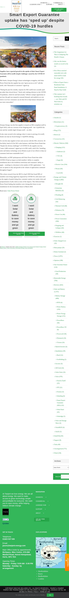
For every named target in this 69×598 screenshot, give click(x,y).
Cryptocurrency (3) (61, 126)
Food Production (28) (61, 272)
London (41, 579)
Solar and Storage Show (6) (61, 422)
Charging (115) (60, 147)
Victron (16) (60, 342)
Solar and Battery (29, 248)
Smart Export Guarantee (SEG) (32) (61, 402)
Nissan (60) (59, 168)
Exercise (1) (58, 236)
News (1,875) (58, 256)
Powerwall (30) (61, 334)
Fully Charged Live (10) (60, 242)
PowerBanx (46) (60, 321)
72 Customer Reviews (16, 10)
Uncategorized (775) (60, 449)
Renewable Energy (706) (60, 279)
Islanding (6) (61, 396)
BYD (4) (59, 302)
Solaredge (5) (61, 416)
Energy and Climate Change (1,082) (60, 178)
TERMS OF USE (45, 591)
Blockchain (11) (59, 122)
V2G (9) (59, 156)
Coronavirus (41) (59, 139)
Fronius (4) (60, 392)
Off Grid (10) (60, 368)
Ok (50, 595)
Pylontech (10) (61, 338)
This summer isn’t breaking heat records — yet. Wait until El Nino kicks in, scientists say (60, 99)
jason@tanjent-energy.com (14, 546)
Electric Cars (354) (61, 164)
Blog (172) (57, 130)
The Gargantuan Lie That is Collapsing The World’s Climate (61, 54)
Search (58, 476)
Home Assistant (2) (60, 252)
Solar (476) (59, 376)
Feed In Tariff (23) (61, 382)
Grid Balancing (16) (60, 200)
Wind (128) (57, 453)
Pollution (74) (60, 210)
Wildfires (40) (60, 232)
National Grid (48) (61, 206)
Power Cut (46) (60, 214)
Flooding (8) (59, 195)
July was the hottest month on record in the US (61, 63)
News (5, 248)
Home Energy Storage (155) (61, 315)
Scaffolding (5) (61, 359)
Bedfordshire (43, 576)
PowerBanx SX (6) (61, 328)
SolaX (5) (59, 431)
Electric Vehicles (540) (61, 143)
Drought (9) (59, 184)
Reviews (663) (58, 285)
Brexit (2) (57, 134)
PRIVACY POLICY (33, 591)
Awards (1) (57, 117)
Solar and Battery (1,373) (59, 290)
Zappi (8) (60, 160)
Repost (3, 246)
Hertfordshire (43, 571)
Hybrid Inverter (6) (61, 346)
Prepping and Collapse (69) (60, 227)
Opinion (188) (58, 260)
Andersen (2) (61, 151)
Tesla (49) (57, 444)
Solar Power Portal (13, 191)
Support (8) (57, 440)
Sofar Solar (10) (60, 372)
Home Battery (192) (61, 308)
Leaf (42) (60, 173)
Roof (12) (60, 355)
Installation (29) (60, 351)
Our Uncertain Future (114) (60, 266)
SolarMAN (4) (60, 427)
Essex (40, 574)
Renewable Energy (20, 248)
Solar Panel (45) (60, 411)
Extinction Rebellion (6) (60, 189)
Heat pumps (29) (59, 247)
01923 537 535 (9, 539)
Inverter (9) (59, 363)
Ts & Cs (43, 595)
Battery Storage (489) (60, 297)
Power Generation (11, 248)
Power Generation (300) (61, 220)
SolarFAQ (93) (58, 436)
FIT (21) (59, 387)
